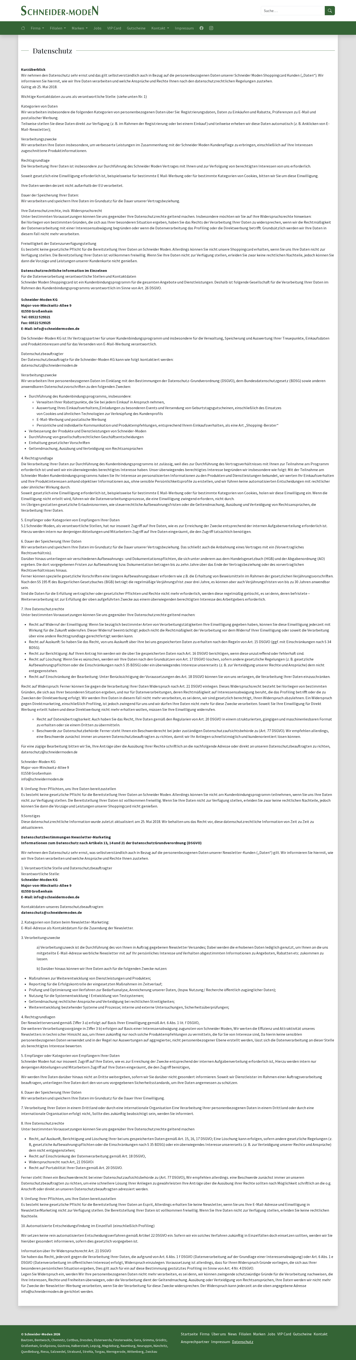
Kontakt (321, 1333)
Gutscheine (136, 28)
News (232, 1333)
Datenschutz (242, 1341)
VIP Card (114, 28)
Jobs (97, 28)
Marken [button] (78, 28)
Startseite (189, 1333)
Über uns (218, 1333)
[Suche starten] (330, 10)
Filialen (245, 1333)
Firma (204, 1333)
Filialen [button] (56, 28)
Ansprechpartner (195, 1341)
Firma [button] (36, 28)
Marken (259, 1333)
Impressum (184, 28)
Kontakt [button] (158, 28)
